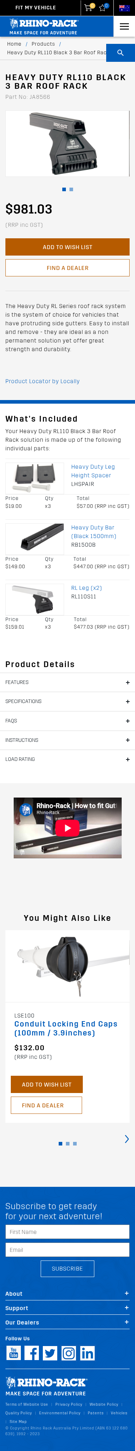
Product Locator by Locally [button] (42, 381)
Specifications (23, 701)
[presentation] (127, 1138)
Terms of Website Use (26, 1404)
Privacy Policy (68, 1404)
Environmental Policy (60, 1413)
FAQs (11, 721)
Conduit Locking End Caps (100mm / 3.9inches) (66, 1029)
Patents (96, 1413)
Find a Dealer (68, 268)
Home (14, 44)
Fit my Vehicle (35, 8)
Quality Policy (18, 1413)
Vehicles (119, 1413)
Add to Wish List (68, 247)
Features (16, 682)
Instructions (21, 740)
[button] (64, 189)
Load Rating (20, 759)
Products (43, 44)
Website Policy (104, 1404)
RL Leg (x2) (86, 587)
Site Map (18, 1421)
